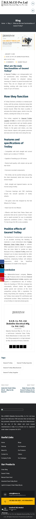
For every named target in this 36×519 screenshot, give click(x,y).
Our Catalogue (22, 458)
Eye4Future (29, 517)
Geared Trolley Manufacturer (12, 368)
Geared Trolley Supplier (10, 372)
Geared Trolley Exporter (24, 363)
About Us (4, 450)
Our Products (22, 450)
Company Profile (6, 458)
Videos (20, 454)
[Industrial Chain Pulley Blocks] (14, 3)
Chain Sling (4, 469)
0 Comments (10, 62)
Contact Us (4, 454)
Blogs (19, 442)
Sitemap (3, 446)
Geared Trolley (22, 62)
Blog (9, 23)
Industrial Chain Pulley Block (9, 481)
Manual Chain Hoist (6, 477)
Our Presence (22, 446)
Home (3, 23)
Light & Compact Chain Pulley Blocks (11, 485)
